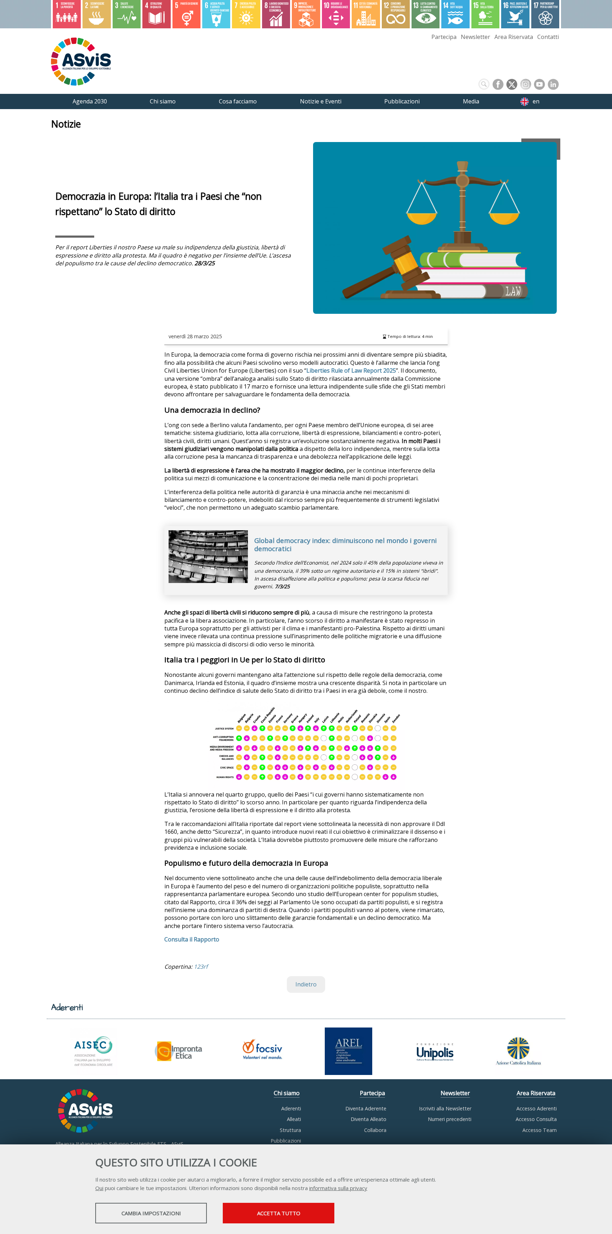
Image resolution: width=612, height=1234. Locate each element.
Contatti (548, 37)
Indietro (306, 984)
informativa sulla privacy (338, 1187)
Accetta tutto (278, 1213)
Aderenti (291, 1108)
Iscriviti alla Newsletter (445, 1108)
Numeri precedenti (449, 1119)
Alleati (294, 1119)
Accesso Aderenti (536, 1108)
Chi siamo (287, 1093)
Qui (99, 1187)
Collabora (375, 1130)
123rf (201, 966)
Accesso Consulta (536, 1119)
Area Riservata (513, 37)
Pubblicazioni (286, 1140)
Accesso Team (539, 1130)
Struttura (290, 1130)
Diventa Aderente (365, 1108)
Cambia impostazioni (151, 1213)
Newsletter (475, 37)
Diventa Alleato (368, 1119)
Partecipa (444, 37)
